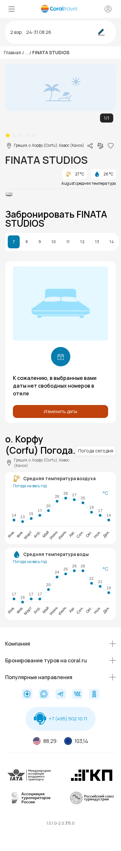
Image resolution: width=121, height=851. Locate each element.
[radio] (7, 135)
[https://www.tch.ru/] (91, 780)
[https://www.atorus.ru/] (29, 803)
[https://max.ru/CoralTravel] (44, 694)
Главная (12, 52)
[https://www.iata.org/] (29, 780)
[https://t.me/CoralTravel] (60, 694)
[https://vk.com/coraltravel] (77, 694)
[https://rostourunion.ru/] (91, 803)
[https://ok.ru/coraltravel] (94, 694)
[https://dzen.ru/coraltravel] (27, 694)
